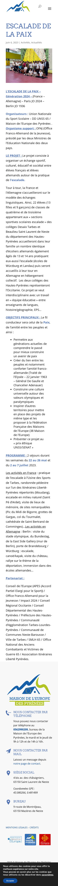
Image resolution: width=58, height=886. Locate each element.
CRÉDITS (34, 827)
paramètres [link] (47, 874)
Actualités (36, 42)
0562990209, (21, 729)
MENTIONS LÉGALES (17, 827)
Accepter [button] (10, 880)
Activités (25, 42)
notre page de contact (26, 763)
